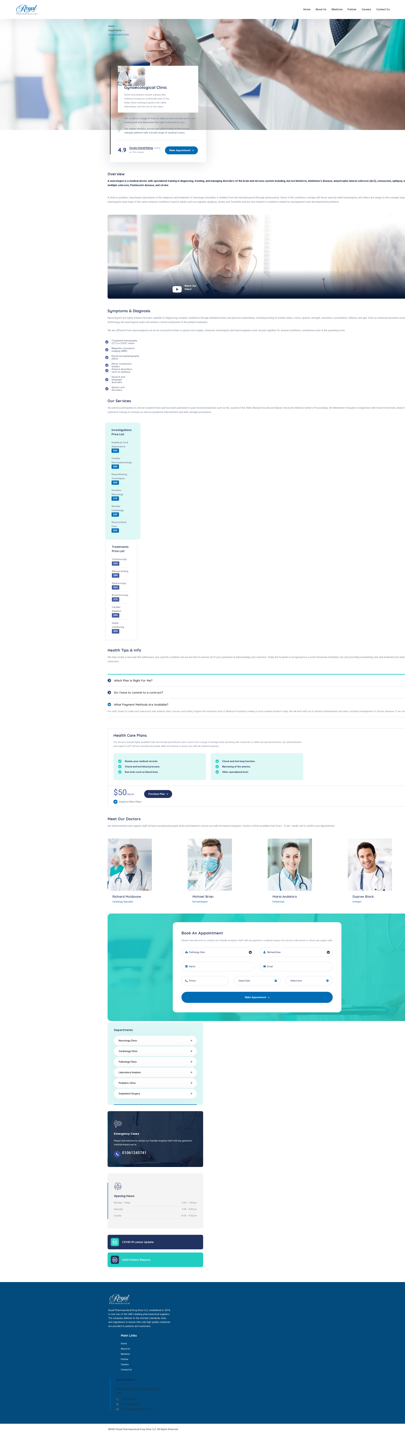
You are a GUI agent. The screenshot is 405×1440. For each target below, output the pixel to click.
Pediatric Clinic (127, 1083)
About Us (321, 9)
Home (306, 9)
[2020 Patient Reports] (115, 1260)
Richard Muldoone (126, 896)
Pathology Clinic (128, 1061)
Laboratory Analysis (130, 1072)
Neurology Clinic (128, 1040)
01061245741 (134, 1153)
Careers (366, 9)
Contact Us (383, 9)
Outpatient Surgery (129, 1093)
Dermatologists (200, 901)
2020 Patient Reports (136, 1259)
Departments (115, 30)
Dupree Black (363, 896)
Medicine (337, 9)
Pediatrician (278, 901)
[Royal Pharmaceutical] (27, 9)
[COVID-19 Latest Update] (115, 1242)
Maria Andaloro (284, 896)
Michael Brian (203, 896)
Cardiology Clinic (128, 1051)
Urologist (356, 901)
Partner (352, 9)
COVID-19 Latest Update (138, 1242)
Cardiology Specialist (122, 901)
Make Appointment (256, 997)
